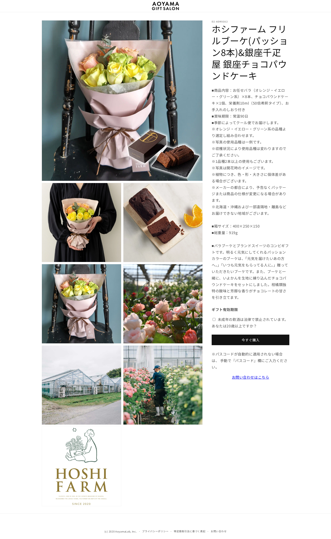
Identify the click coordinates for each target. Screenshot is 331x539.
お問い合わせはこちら (250, 377)
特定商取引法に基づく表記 (189, 531)
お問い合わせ (219, 531)
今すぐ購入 (251, 340)
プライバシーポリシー (155, 531)
